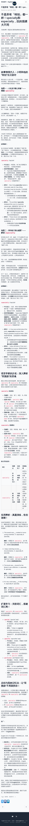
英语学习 (11, 796)
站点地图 (24, 822)
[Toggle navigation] (26, 2)
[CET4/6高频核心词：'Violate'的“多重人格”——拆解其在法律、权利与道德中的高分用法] (3, 807)
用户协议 (12, 822)
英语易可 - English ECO (8, 2)
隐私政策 (18, 822)
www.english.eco (20, 820)
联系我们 (6, 822)
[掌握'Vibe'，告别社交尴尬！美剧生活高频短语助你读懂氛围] (26, 807)
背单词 (6, 796)
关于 (26, 820)
